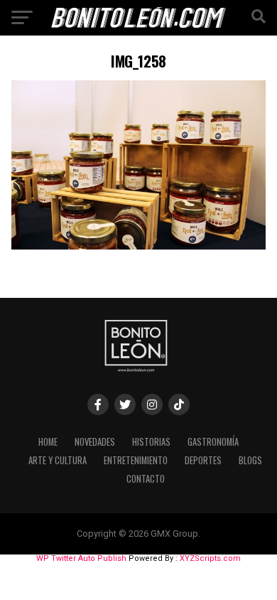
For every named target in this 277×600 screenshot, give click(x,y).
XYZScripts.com (210, 558)
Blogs (250, 460)
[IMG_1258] (138, 245)
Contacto (145, 479)
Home (48, 442)
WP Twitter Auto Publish (81, 558)
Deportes (203, 460)
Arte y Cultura (57, 460)
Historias (151, 442)
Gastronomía (213, 442)
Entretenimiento (136, 460)
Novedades (95, 442)
